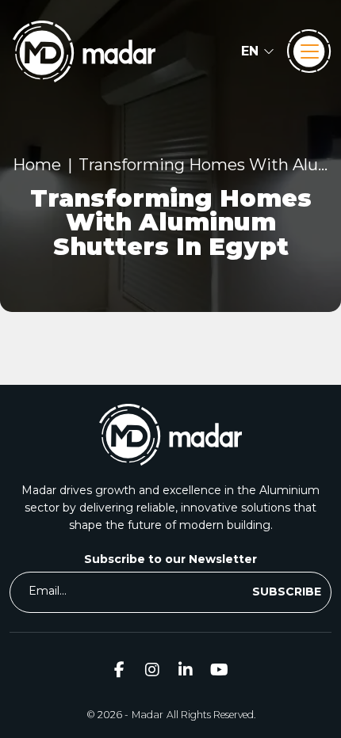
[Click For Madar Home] (84, 51)
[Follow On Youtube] (219, 670)
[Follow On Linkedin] (185, 670)
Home (37, 164)
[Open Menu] (309, 51)
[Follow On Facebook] (119, 670)
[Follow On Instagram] (152, 670)
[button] (257, 51)
